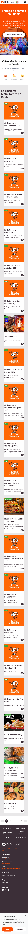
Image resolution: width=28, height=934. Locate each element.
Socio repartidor (21, 828)
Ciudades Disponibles (20, 833)
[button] (14, 34)
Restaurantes (7, 828)
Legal (7, 837)
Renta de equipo (21, 837)
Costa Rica (10, 848)
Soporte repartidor (7, 833)
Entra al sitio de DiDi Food (14, 34)
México (15, 848)
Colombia (4, 848)
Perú (3, 850)
